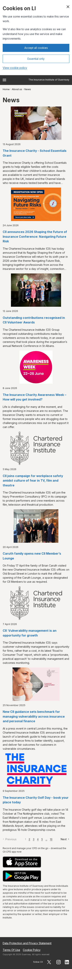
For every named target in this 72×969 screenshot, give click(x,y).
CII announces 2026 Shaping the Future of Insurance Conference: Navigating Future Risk (35, 236)
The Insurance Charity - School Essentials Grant (34, 153)
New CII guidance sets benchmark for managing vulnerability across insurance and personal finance (34, 716)
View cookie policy (15, 67)
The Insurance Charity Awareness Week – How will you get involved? (34, 397)
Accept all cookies (36, 47)
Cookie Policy (32, 950)
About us (17, 89)
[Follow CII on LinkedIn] (67, 962)
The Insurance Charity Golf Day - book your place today (36, 800)
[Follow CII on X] (49, 962)
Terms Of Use (11, 950)
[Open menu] (4, 79)
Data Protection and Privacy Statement (27, 943)
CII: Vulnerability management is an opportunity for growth (29, 633)
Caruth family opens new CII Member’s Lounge (32, 556)
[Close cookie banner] (68, 6)
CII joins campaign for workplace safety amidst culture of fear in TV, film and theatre (33, 480)
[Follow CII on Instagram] (58, 962)
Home (6, 89)
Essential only (36, 58)
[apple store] (36, 862)
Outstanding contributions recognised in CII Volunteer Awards (34, 320)
